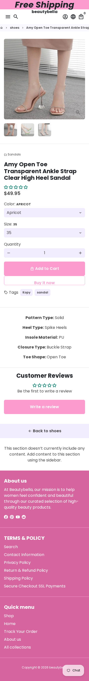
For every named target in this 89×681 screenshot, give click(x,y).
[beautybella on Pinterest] (12, 517)
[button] (16, 187)
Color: (17, 204)
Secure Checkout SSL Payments (35, 586)
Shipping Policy (18, 578)
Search (11, 547)
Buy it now (44, 282)
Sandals (12, 154)
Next (80, 79)
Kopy (26, 292)
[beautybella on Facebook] (6, 517)
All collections (17, 647)
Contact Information (24, 554)
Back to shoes (44, 431)
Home (10, 623)
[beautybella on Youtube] (18, 517)
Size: (10, 224)
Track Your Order (21, 631)
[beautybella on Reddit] (24, 517)
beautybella (58, 667)
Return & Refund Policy (26, 570)
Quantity (12, 244)
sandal (42, 292)
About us (12, 639)
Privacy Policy (17, 562)
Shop (9, 616)
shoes (14, 28)
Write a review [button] (44, 407)
